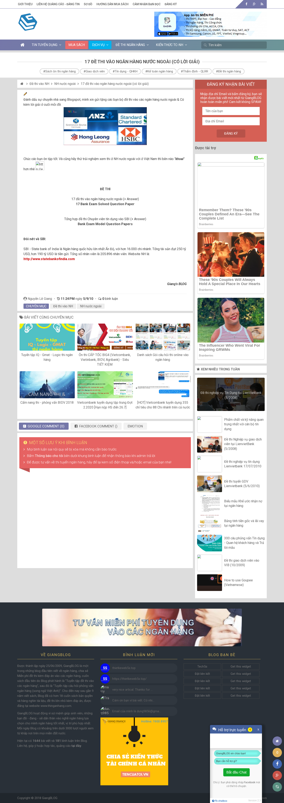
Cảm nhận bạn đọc (147, 4)
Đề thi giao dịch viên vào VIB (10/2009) (241, 563)
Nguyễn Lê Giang (40, 299)
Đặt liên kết (202, 674)
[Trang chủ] (277, 741)
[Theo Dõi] (254, 4)
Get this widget (241, 666)
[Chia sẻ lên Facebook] (277, 764)
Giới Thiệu (25, 4)
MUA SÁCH (76, 45)
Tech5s (202, 666)
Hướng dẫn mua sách (112, 4)
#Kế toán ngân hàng (159, 71)
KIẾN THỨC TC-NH (169, 45)
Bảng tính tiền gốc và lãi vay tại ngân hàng (244, 523)
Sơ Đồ (88, 4)
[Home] (22, 84)
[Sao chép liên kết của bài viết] (277, 787)
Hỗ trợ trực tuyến (232, 729)
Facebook (249, 782)
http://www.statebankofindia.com (49, 259)
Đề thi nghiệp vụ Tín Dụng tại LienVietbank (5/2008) (231, 395)
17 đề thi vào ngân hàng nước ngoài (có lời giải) (115, 84)
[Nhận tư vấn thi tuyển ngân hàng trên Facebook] (142, 627)
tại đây (76, 746)
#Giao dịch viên (94, 71)
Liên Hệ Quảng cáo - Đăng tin (58, 4)
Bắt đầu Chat (236, 772)
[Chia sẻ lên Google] (277, 775)
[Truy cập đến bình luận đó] (105, 668)
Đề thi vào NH (39, 84)
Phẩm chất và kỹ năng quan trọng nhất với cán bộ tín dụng (244, 424)
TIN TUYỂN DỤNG (44, 45)
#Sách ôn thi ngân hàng (59, 71)
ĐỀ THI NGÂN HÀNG (130, 45)
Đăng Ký (171, 4)
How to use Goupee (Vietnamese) (238, 582)
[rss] (262, 4)
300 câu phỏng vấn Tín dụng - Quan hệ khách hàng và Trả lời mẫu (244, 543)
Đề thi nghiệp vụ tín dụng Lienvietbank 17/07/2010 (242, 464)
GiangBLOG (49, 798)
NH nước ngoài (65, 84)
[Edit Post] (25, 95)
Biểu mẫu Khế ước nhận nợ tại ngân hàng (243, 503)
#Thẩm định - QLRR (194, 71)
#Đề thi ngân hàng (228, 71)
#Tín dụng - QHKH (125, 71)
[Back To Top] (277, 729)
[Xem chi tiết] (210, 34)
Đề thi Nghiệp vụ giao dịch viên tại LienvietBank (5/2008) (243, 444)
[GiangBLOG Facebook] (246, 4)
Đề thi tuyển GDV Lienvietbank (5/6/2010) (242, 483)
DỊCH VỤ (98, 45)
